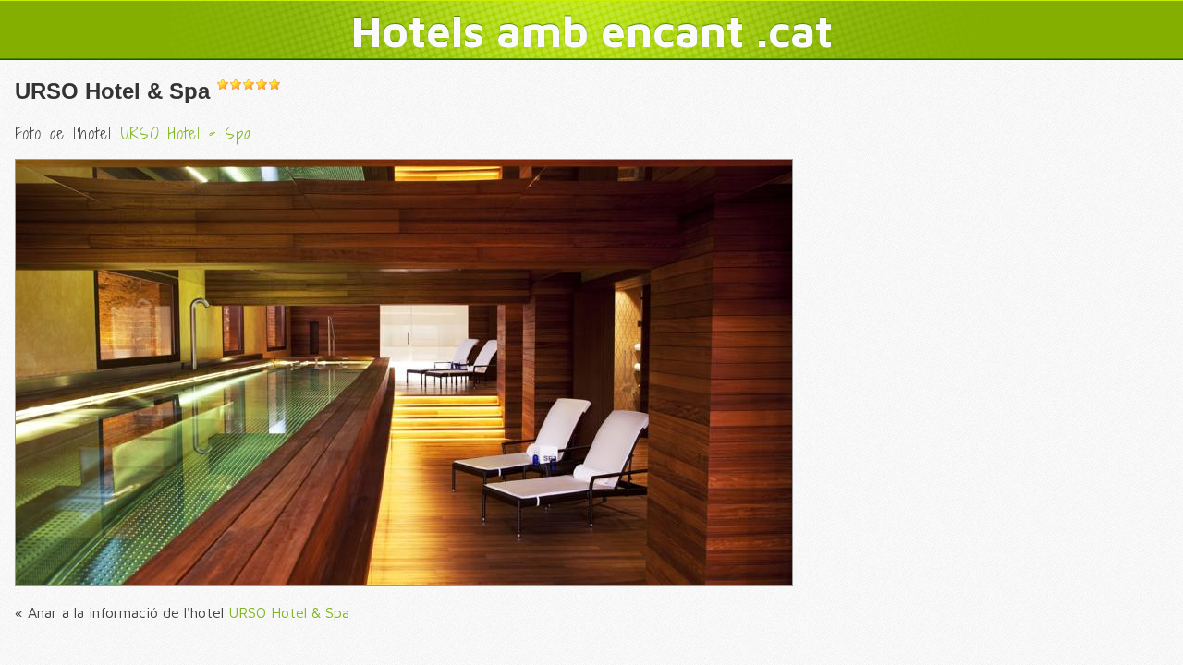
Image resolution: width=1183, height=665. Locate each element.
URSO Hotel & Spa (112, 91)
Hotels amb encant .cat (592, 30)
